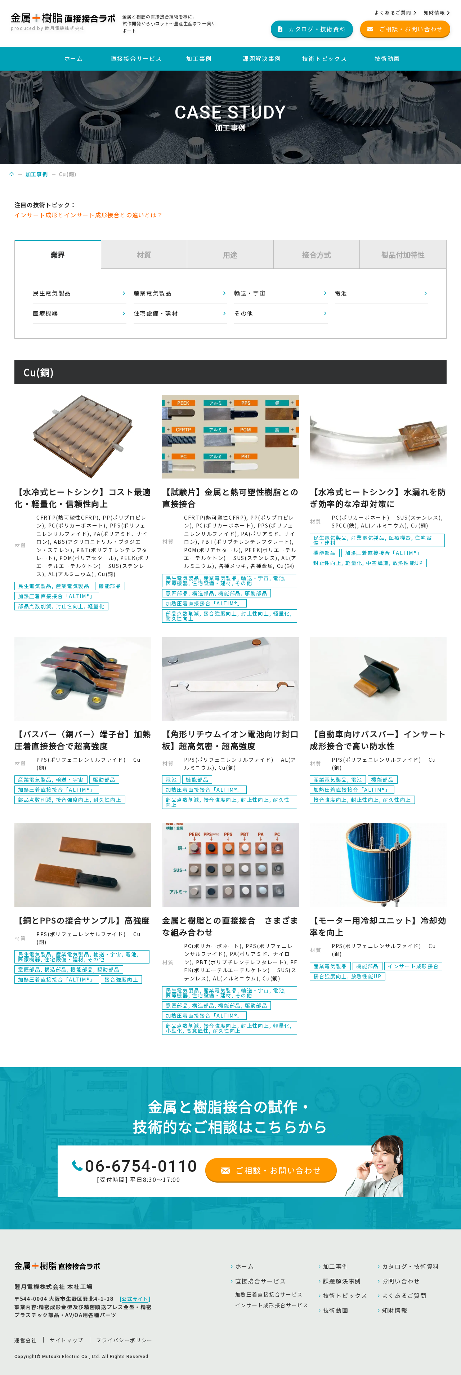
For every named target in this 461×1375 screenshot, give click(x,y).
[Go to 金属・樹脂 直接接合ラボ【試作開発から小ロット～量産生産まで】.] (12, 174)
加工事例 (199, 58)
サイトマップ (67, 1340)
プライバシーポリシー (124, 1340)
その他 (243, 313)
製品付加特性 (403, 254)
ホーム (73, 58)
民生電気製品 (52, 293)
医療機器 (45, 313)
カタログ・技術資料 (410, 1266)
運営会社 (25, 1340)
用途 (230, 254)
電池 (341, 293)
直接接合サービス (136, 58)
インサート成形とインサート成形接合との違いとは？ (88, 214)
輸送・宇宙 (250, 293)
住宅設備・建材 (156, 313)
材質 (144, 254)
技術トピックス (324, 58)
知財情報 (435, 12)
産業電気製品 (153, 293)
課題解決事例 (262, 58)
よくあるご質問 (393, 12)
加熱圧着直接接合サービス (269, 1294)
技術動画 (387, 58)
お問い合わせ (401, 1281)
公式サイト (135, 1299)
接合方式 (316, 254)
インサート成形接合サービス (272, 1305)
